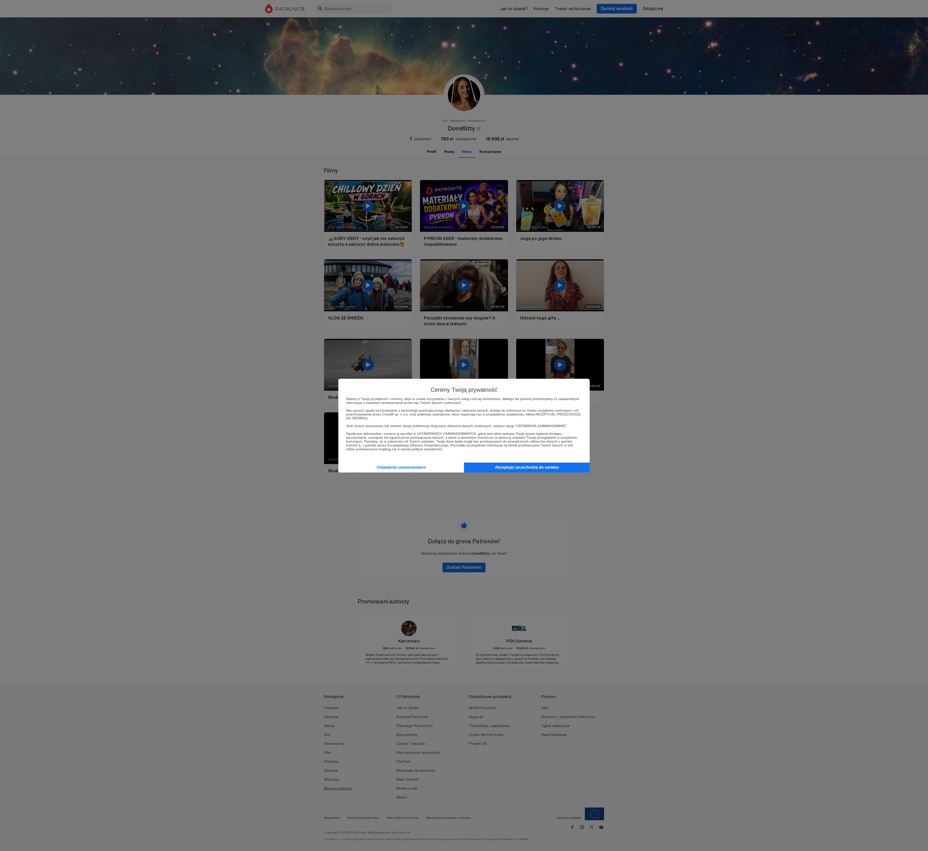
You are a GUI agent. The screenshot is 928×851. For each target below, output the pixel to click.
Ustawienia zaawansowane (401, 467)
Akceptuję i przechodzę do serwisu (527, 467)
